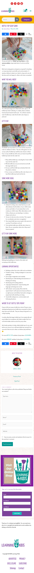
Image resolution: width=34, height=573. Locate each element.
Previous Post (17, 376)
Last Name (6, 507)
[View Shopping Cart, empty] (25, 11)
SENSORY (9, 339)
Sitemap (13, 568)
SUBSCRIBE (23, 563)
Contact (21, 568)
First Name (6, 500)
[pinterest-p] (18, 3)
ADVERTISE (12, 558)
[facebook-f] (15, 3)
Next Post (17, 381)
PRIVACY (22, 558)
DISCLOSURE (11, 563)
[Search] (17, 19)
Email (4, 494)
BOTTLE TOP (10, 335)
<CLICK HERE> (27, 335)
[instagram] (12, 3)
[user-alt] (21, 3)
